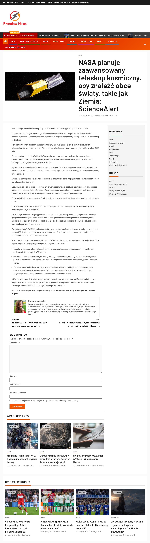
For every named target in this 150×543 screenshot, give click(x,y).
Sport (100, 41)
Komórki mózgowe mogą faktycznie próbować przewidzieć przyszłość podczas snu (79, 323)
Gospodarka (58, 41)
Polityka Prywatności (80, 2)
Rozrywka (112, 41)
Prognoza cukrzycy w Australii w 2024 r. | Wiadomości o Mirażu (88, 459)
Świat (45, 41)
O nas (23, 2)
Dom (13, 41)
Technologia (86, 41)
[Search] (145, 44)
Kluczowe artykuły (29, 41)
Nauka (72, 41)
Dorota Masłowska (87, 116)
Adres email (15, 384)
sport (7, 518)
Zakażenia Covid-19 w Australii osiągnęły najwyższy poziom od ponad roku (29, 323)
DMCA (49, 2)
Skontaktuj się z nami (36, 2)
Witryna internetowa (17, 392)
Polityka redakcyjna (62, 2)
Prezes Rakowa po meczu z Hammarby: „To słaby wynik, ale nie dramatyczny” (57, 525)
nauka (80, 55)
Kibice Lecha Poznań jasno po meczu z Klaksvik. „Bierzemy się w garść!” (82, 35)
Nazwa (12, 376)
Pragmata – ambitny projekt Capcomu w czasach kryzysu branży (22, 459)
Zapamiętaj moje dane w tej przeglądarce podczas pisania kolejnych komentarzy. (45, 400)
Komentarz (14, 342)
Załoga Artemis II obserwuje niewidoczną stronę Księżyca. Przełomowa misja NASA (55, 459)
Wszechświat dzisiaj (65, 290)
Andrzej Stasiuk (28, 465)
